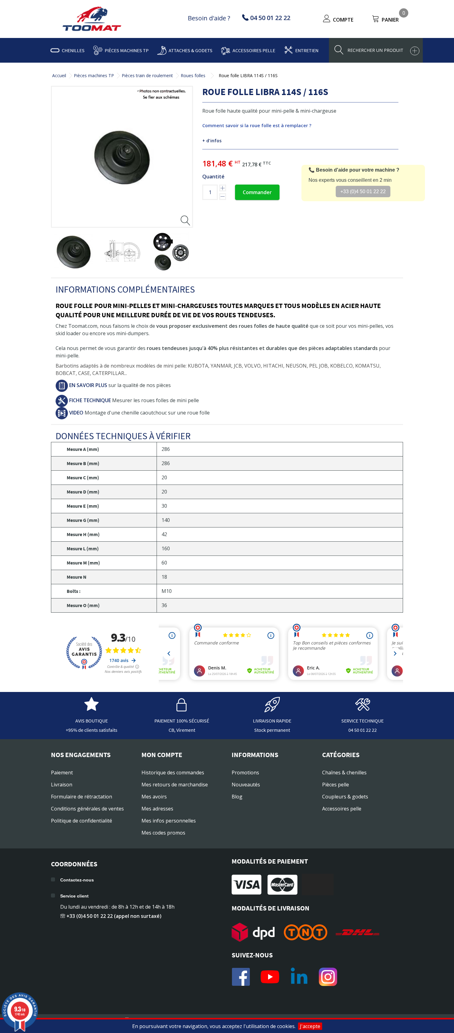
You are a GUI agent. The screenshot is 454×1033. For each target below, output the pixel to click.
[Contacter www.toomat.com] (362, 709)
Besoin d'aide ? (209, 18)
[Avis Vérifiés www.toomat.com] (91, 709)
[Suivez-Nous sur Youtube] (270, 977)
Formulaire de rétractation (81, 796)
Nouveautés (246, 784)
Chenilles (73, 50)
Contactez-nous (77, 879)
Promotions (245, 772)
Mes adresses (157, 808)
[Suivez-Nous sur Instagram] (328, 977)
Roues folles (193, 75)
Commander (257, 192)
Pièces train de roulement (147, 75)
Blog (237, 796)
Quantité (213, 176)
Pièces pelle (335, 784)
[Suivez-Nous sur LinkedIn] (299, 977)
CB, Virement (182, 730)
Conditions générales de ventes (87, 808)
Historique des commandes (172, 772)
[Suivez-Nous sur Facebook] (241, 977)
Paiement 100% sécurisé (181, 721)
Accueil (59, 75)
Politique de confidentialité (81, 820)
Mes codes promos (163, 832)
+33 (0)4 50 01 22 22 (363, 191)
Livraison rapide (272, 721)
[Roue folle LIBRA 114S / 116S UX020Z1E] (74, 251)
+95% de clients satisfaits (91, 730)
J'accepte (310, 1026)
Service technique (362, 721)
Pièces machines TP (127, 50)
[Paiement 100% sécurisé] (182, 709)
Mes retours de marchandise (174, 784)
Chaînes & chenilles (344, 772)
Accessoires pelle (254, 50)
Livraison (61, 784)
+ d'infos (211, 141)
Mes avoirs (154, 796)
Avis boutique (91, 721)
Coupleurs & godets (345, 796)
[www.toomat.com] (92, 19)
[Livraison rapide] (272, 709)
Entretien (306, 50)
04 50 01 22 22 (362, 730)
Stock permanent (272, 730)
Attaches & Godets (190, 50)
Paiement (62, 772)
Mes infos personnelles (168, 820)
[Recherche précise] (414, 51)
